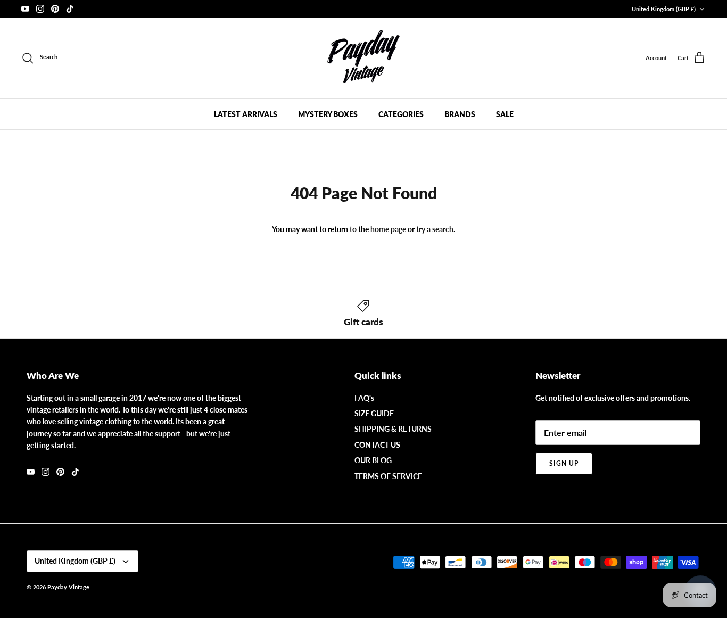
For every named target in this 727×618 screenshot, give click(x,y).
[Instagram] (40, 9)
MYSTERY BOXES (328, 114)
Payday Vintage (68, 586)
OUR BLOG (373, 460)
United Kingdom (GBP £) (664, 8)
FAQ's (364, 397)
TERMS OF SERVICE (388, 476)
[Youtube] (25, 9)
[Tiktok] (70, 9)
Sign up (564, 463)
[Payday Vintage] (363, 58)
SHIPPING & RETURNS (393, 428)
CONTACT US (377, 444)
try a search (434, 229)
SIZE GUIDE (374, 413)
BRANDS (459, 114)
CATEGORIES (401, 114)
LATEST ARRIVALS (245, 114)
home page (388, 229)
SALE (505, 114)
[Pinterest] (55, 9)
